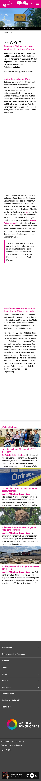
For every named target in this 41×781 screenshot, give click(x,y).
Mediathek (6, 687)
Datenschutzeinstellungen (11, 745)
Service (5, 680)
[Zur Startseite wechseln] (7, 4)
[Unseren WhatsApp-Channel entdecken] (2, 750)
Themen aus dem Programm (13, 654)
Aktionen (5, 661)
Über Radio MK (8, 694)
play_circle (32, 775)
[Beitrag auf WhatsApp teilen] (11, 42)
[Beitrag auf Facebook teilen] (15, 42)
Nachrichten (7, 648)
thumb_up (36, 775)
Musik (4, 674)
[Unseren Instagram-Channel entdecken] (9, 750)
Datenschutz (17, 741)
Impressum (5, 741)
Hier (27, 212)
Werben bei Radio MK (10, 700)
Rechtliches (6, 707)
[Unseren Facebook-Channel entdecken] (6, 750)
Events (4, 667)
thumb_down (27, 775)
